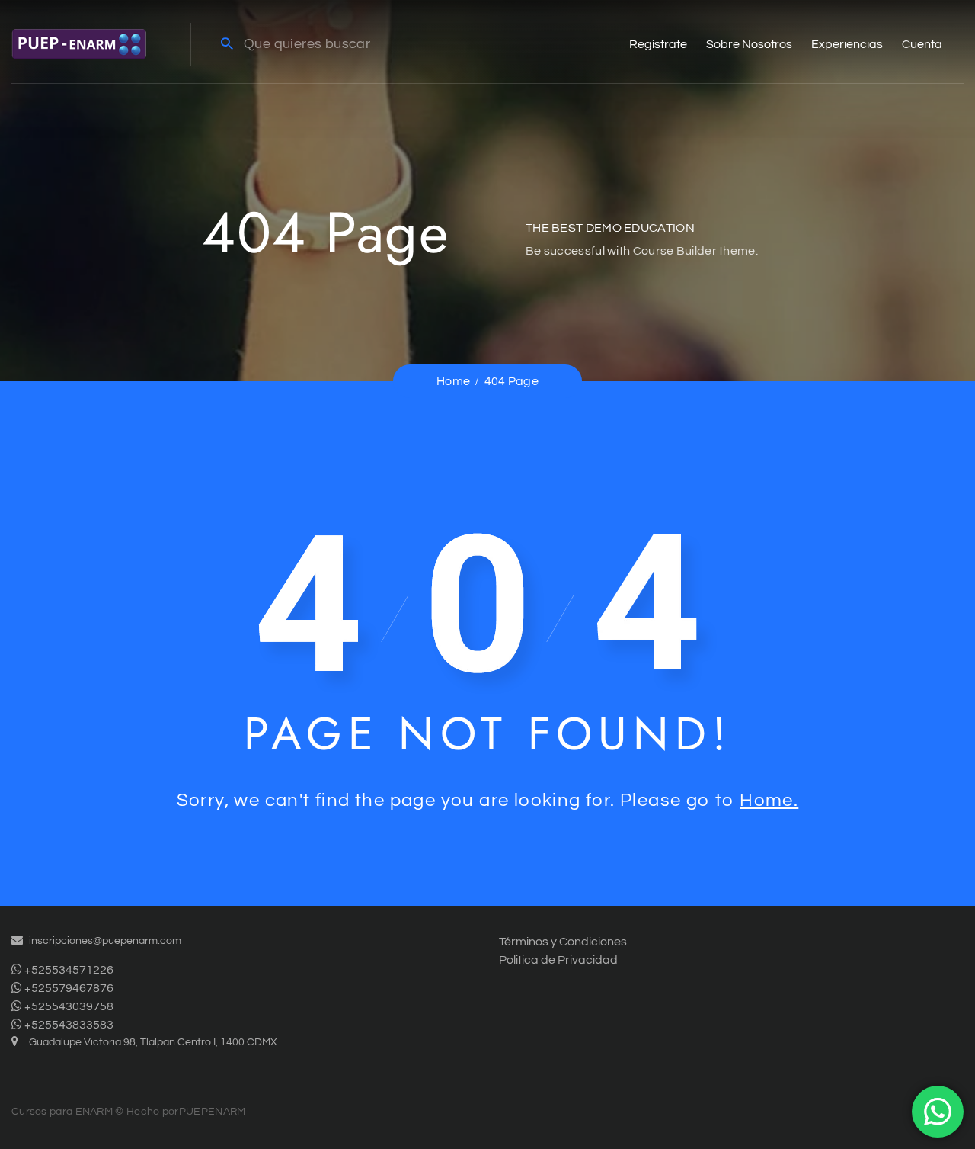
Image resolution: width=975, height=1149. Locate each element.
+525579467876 (67, 988)
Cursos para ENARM (62, 1111)
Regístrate (658, 44)
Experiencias (847, 44)
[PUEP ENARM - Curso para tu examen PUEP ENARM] (78, 43)
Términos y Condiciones (563, 942)
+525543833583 (67, 1025)
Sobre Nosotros (749, 44)
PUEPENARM (212, 1111)
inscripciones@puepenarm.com (105, 941)
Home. (769, 800)
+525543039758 (67, 1006)
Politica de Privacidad (558, 960)
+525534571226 (67, 970)
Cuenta (922, 44)
